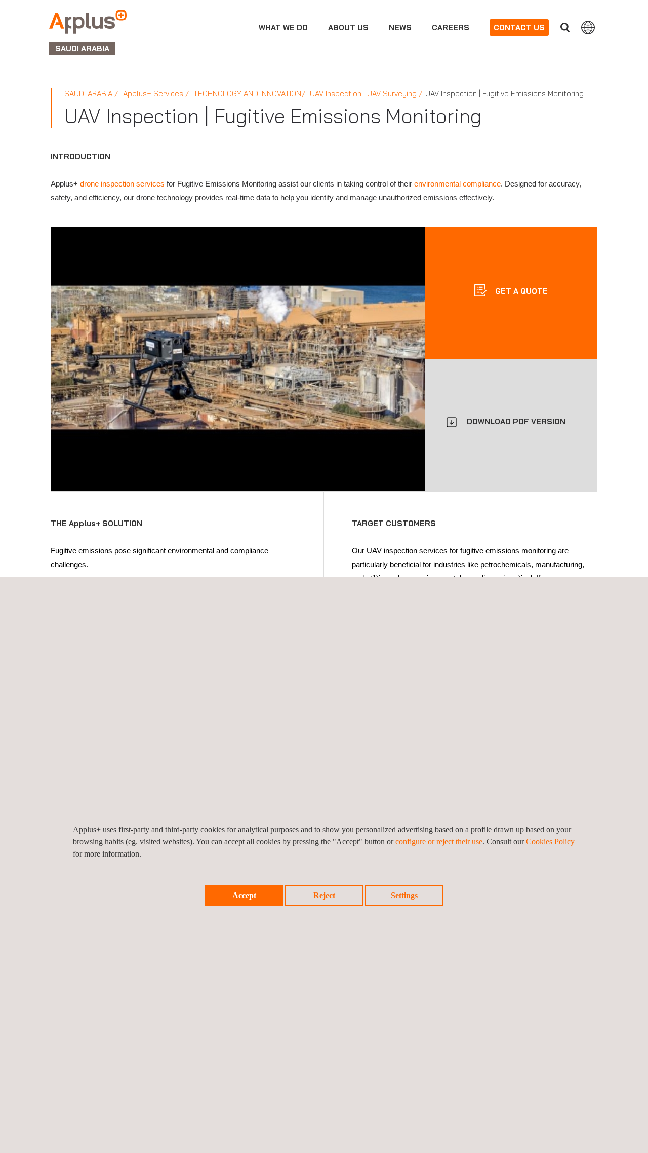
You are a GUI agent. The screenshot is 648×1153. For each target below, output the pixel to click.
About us (348, 27)
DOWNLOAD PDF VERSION (516, 421)
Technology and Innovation (247, 93)
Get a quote (520, 290)
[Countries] (588, 27)
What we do (283, 27)
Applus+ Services (153, 93)
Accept (244, 895)
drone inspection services (122, 183)
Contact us (519, 27)
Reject (324, 895)
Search (565, 27)
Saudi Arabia (88, 93)
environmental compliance (457, 183)
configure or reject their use (438, 841)
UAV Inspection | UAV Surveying (363, 93)
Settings (404, 895)
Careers (450, 27)
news (400, 27)
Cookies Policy (550, 841)
